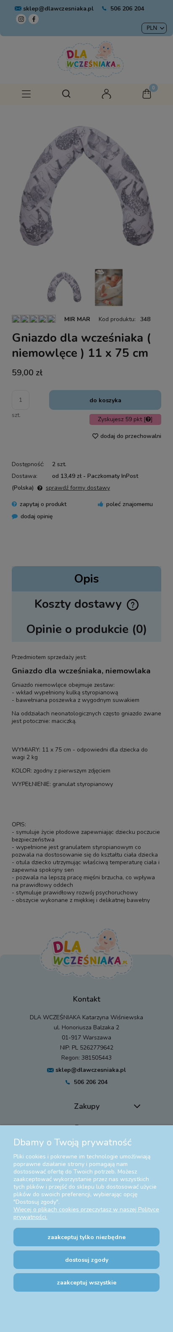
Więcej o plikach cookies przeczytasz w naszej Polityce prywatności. (86, 1213)
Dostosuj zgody (86, 1260)
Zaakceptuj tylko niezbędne (87, 1237)
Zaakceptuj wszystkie (86, 1283)
